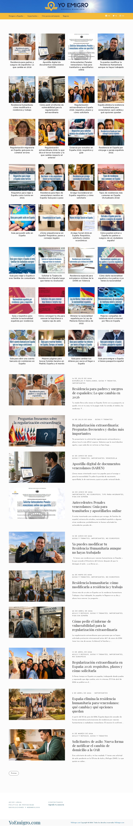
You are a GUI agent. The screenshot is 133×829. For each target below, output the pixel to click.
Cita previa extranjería (51, 16)
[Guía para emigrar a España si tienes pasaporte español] (111, 343)
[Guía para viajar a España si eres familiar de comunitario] (22, 260)
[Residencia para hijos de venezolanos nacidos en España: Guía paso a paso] (51, 177)
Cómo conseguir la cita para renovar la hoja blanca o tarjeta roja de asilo (52, 318)
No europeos (94, 494)
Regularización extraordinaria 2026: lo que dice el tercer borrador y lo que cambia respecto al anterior (52, 153)
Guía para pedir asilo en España (22, 234)
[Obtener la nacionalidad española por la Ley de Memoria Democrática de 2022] (81, 300)
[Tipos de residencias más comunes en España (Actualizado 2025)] (111, 177)
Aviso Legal (15, 802)
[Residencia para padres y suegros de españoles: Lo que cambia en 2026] (22, 47)
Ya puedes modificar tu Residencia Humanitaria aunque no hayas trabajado (111, 65)
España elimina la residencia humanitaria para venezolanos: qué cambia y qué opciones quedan (111, 109)
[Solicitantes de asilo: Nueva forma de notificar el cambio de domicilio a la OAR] (37, 744)
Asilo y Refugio (80, 613)
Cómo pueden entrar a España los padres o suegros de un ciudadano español (111, 237)
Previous (14, 773)
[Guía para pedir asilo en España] (22, 217)
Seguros (66, 16)
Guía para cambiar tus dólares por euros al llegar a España (81, 361)
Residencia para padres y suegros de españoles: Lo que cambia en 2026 (22, 65)
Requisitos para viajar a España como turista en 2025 (22, 195)
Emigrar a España (16, 16)
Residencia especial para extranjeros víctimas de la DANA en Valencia (81, 278)
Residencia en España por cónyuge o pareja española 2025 (111, 150)
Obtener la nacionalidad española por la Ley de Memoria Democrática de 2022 (81, 320)
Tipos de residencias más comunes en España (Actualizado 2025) (111, 195)
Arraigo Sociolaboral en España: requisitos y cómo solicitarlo (81, 195)
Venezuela (111, 458)
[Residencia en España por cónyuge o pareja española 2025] (111, 132)
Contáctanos (55, 802)
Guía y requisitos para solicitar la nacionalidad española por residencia (22, 318)
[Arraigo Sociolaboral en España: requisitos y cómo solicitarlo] (81, 177)
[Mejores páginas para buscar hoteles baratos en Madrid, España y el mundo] (51, 343)
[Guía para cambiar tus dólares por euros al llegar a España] (81, 343)
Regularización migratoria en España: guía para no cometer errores (22, 150)
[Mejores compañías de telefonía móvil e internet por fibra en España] (111, 300)
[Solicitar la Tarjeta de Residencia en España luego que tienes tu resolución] (51, 260)
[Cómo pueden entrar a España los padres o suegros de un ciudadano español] (111, 217)
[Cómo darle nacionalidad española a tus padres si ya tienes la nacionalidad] (111, 260)
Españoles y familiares (84, 381)
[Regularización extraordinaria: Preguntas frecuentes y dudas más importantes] (37, 430)
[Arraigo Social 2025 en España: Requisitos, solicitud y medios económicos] (81, 217)
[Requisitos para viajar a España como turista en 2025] (22, 177)
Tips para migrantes (112, 494)
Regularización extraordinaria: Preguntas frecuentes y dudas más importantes (98, 429)
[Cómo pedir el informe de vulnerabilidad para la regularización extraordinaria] (51, 89)
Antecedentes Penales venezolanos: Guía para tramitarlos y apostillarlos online (81, 66)
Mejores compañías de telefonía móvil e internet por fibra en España (111, 318)
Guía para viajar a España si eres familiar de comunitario (22, 277)
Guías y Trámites (81, 458)
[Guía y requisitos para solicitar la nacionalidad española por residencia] (22, 300)
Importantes (32, 16)
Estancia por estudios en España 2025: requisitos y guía (81, 150)
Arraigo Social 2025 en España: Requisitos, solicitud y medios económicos (81, 237)
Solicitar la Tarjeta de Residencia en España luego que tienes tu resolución (52, 278)
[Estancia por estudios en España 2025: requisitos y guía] (81, 132)
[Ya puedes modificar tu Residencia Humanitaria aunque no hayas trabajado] (111, 47)
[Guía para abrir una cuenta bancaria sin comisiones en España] (22, 343)
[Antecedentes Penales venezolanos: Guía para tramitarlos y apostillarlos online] (81, 47)
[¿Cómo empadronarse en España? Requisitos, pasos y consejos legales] (51, 217)
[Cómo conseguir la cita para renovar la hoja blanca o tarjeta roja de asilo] (51, 300)
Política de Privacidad (21, 805)
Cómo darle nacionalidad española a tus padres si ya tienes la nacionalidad (111, 278)
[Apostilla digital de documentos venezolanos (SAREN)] (51, 47)
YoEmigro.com (25, 822)
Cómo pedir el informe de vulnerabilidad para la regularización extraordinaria (52, 109)
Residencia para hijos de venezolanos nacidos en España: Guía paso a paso (51, 195)
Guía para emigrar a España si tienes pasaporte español (111, 359)
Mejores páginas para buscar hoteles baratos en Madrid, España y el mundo (51, 361)
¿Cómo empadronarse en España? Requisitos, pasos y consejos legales (52, 235)
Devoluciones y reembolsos (24, 807)
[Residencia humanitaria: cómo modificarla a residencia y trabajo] (22, 89)
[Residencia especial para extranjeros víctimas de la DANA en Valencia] (81, 260)
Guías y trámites (107, 381)
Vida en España (80, 497)
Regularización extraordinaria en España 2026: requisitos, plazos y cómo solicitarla (81, 109)
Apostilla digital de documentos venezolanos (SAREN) (51, 65)
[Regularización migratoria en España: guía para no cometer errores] (22, 132)
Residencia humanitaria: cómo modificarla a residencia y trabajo (22, 107)
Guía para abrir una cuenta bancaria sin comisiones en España (22, 361)
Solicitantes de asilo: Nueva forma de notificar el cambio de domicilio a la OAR (97, 745)
